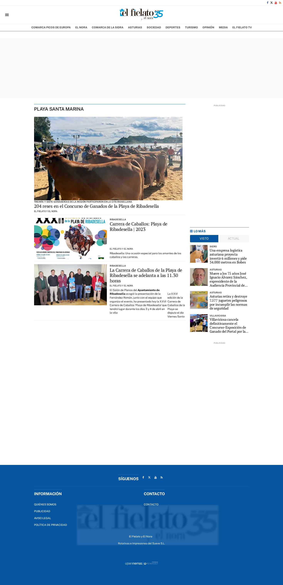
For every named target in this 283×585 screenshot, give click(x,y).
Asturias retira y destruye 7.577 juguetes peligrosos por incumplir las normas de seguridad (228, 302)
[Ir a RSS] (280, 2)
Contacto (151, 504)
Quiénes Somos (45, 504)
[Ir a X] (271, 2)
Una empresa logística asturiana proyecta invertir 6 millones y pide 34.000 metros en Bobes (228, 256)
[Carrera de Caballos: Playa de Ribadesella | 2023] (70, 238)
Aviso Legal (42, 518)
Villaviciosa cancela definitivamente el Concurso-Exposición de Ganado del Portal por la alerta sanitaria (228, 325)
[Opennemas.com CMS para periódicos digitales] (141, 563)
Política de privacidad (50, 524)
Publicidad (42, 511)
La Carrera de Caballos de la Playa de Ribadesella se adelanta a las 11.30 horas (146, 275)
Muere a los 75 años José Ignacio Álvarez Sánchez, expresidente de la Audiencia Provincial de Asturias (228, 279)
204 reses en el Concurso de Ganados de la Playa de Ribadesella (96, 206)
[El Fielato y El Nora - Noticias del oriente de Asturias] (141, 15)
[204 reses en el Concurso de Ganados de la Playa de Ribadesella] (108, 158)
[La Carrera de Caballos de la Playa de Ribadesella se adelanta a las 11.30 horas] (70, 284)
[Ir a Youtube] (276, 2)
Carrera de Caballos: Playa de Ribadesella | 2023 (138, 226)
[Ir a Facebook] (267, 2)
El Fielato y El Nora (45, 211)
